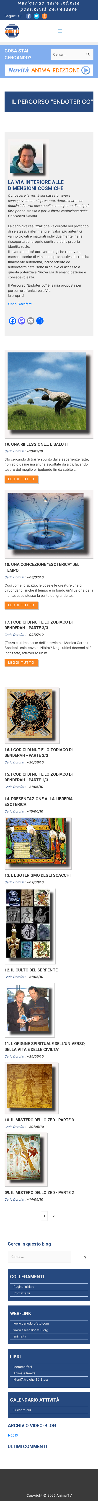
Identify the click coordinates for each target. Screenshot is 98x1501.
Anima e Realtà (24, 1373)
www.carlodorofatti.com (31, 1323)
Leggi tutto (21, 479)
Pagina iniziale (23, 1286)
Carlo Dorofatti (15, 451)
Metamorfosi (22, 1367)
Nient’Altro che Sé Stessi (31, 1379)
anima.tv (19, 1336)
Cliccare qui (22, 1410)
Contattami (21, 1293)
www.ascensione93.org (30, 1330)
